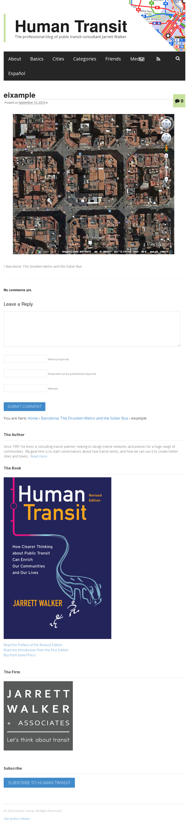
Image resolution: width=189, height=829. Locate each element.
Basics (37, 59)
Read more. (39, 456)
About (14, 59)
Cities (58, 59)
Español (16, 73)
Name (58, 359)
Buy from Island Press (20, 655)
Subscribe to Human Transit (39, 782)
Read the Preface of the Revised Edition (33, 645)
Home (33, 418)
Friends (113, 59)
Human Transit (71, 25)
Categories (84, 59)
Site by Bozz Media (17, 819)
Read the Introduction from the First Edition (36, 650)
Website (53, 388)
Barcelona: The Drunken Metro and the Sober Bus (43, 266)
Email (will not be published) (72, 373)
